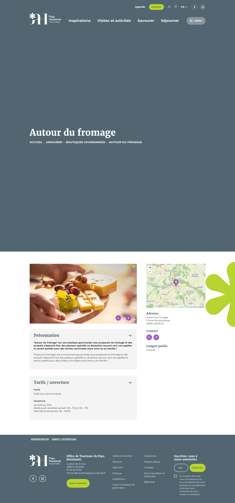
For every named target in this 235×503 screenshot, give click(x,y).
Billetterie (149, 482)
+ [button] (150, 267)
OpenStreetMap (191, 307)
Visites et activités (114, 20)
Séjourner (170, 20)
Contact (156, 6)
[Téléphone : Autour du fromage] (149, 337)
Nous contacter (78, 483)
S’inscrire (197, 467)
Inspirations (80, 20)
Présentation (40, 439)
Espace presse (152, 462)
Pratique (117, 473)
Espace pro (150, 456)
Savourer (146, 20)
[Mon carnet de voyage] (175, 7)
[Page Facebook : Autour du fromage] (156, 337)
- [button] (150, 271)
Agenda (140, 6)
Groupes (149, 467)
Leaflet (181, 307)
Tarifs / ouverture (64, 439)
